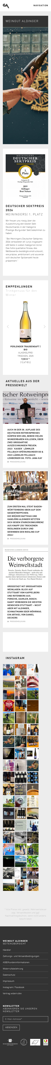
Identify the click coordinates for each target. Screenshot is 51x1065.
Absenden (11, 1027)
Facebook (19, 987)
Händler (7, 950)
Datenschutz (9, 975)
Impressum (8, 981)
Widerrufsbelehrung (13, 969)
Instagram (8, 987)
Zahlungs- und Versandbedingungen (21, 956)
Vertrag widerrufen (12, 994)
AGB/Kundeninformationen (16, 962)
